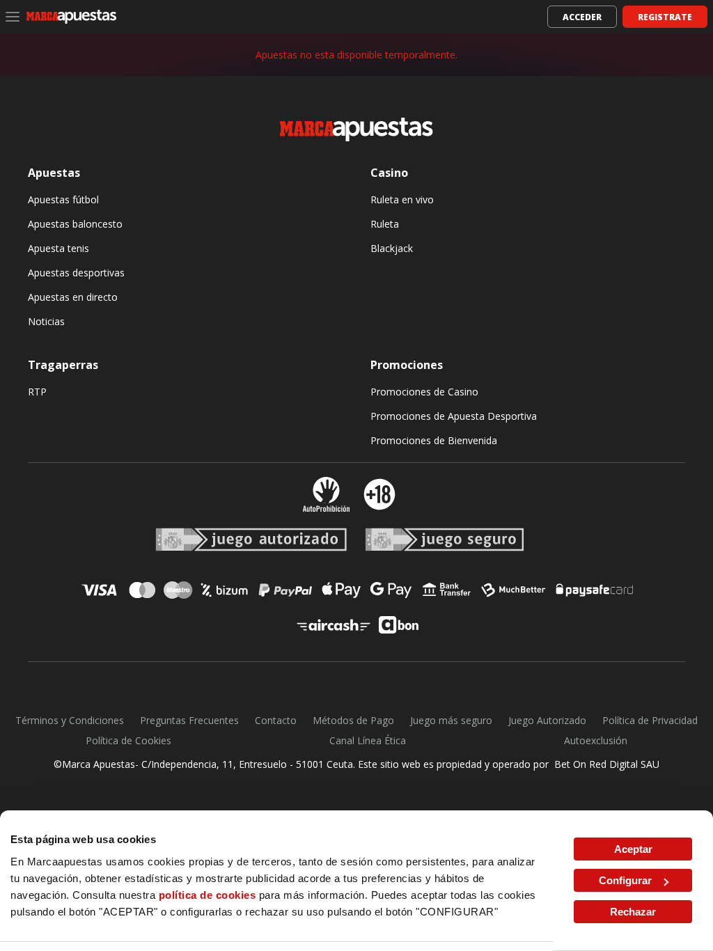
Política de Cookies (128, 740)
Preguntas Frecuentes (189, 720)
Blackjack (391, 248)
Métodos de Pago (353, 720)
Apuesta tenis (58, 248)
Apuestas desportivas (76, 272)
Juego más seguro (451, 720)
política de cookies (207, 895)
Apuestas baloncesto (75, 223)
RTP (37, 391)
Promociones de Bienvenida (433, 440)
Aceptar (633, 849)
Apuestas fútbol (63, 199)
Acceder (582, 17)
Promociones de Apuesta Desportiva (453, 416)
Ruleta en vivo (402, 199)
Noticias (46, 321)
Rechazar (633, 912)
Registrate (665, 17)
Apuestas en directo (73, 297)
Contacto (276, 720)
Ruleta (384, 223)
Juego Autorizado (547, 720)
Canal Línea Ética (367, 740)
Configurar (625, 880)
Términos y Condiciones (69, 720)
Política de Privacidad (650, 720)
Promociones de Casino (424, 391)
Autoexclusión (595, 740)
